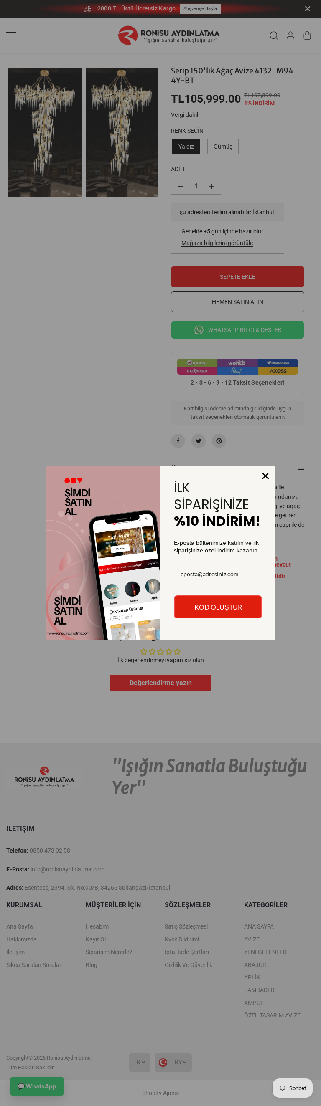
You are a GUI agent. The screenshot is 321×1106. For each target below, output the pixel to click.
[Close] (265, 476)
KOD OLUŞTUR (218, 607)
